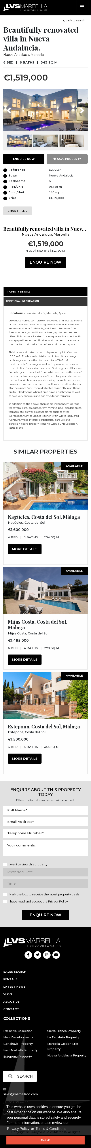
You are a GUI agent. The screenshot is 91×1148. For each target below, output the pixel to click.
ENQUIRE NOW (24, 159)
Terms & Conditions (51, 1129)
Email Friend (18, 210)
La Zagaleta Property (63, 1037)
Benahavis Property (18, 1043)
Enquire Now (45, 262)
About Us (11, 1001)
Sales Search (14, 971)
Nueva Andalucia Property (66, 1055)
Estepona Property (17, 1056)
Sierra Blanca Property (64, 1031)
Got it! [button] (45, 1140)
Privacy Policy (18, 1129)
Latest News (14, 986)
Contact (11, 1009)
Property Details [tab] (18, 291)
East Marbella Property (20, 1050)
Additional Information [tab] (22, 301)
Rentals (10, 979)
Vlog (7, 994)
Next (76, 107)
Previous (17, 107)
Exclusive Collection (17, 1031)
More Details (24, 549)
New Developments (18, 1037)
